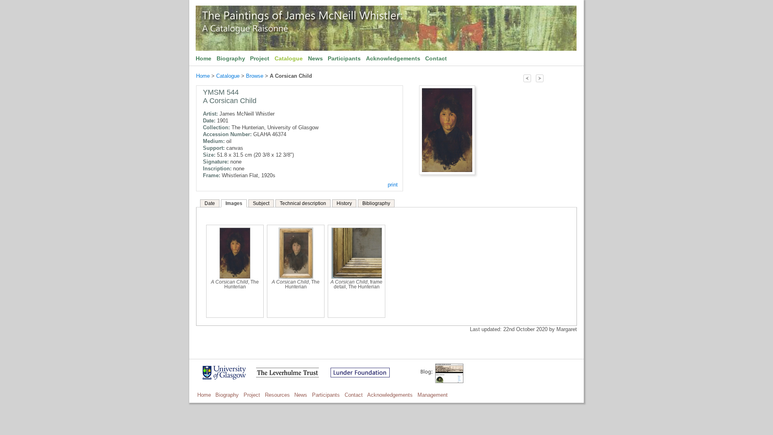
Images (233, 203)
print (393, 185)
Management (433, 395)
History (344, 203)
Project (259, 58)
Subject (261, 203)
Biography (231, 58)
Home (203, 58)
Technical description (303, 203)
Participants (344, 58)
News (315, 58)
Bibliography (376, 203)
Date (210, 203)
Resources (277, 395)
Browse (254, 76)
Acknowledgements (393, 58)
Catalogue (289, 58)
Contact (436, 58)
